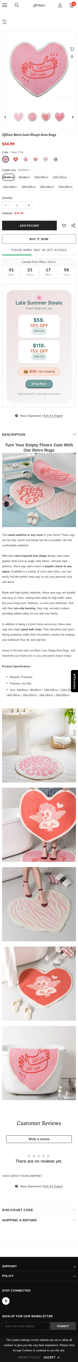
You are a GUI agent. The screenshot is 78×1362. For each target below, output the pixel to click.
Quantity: (7, 197)
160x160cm (28, 187)
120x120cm (60, 177)
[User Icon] (60, 5)
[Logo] (39, 5)
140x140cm (10, 187)
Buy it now (39, 239)
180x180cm (47, 187)
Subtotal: (7, 213)
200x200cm (65, 187)
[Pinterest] (6, 1301)
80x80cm (24, 177)
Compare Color (61, 96)
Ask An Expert (53, 415)
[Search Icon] (17, 5)
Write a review (39, 1139)
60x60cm (8, 177)
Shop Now (39, 383)
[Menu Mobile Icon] (4, 5)
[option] (39, 68)
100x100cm (41, 177)
